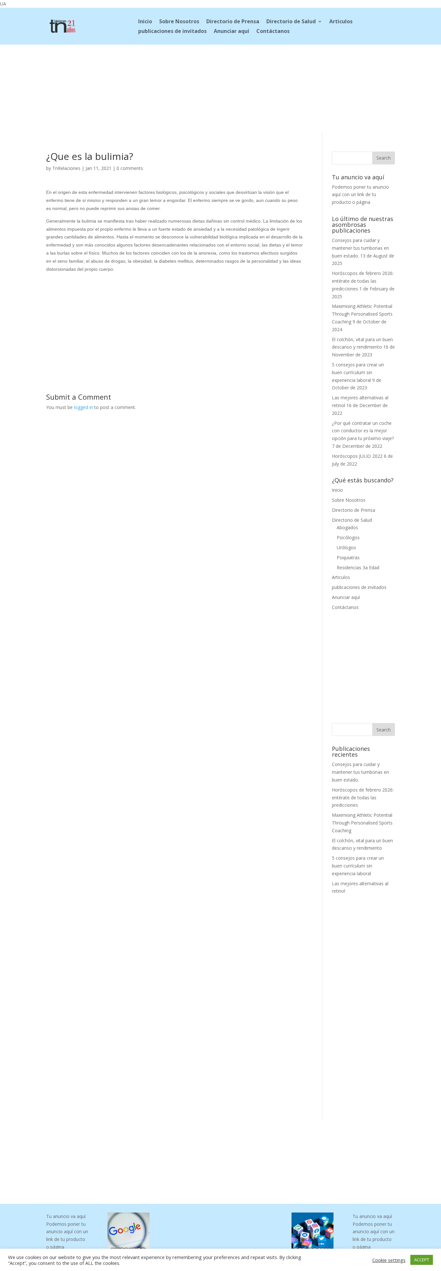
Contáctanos (273, 32)
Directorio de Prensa (232, 22)
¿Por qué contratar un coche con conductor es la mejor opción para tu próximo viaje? (363, 431)
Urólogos (346, 547)
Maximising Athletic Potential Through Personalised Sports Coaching (362, 314)
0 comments (130, 168)
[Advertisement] (220, 87)
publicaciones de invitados (172, 32)
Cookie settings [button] (388, 1260)
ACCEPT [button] (421, 1260)
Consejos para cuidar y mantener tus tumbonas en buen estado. (360, 248)
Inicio (145, 22)
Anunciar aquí (231, 32)
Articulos (341, 22)
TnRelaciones (66, 168)
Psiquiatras (348, 557)
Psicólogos (348, 537)
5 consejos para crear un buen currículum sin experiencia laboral (358, 372)
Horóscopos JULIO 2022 (357, 456)
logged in (83, 407)
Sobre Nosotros (179, 22)
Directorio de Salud (291, 22)
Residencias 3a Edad (358, 567)
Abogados (347, 527)
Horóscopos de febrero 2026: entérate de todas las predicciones (363, 281)
